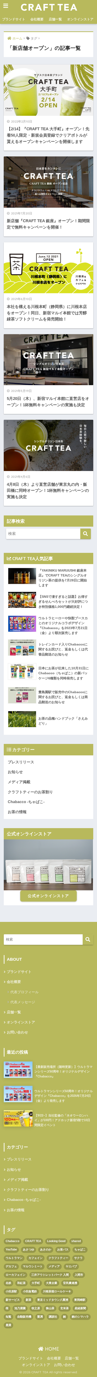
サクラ (78, 1258)
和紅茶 (21, 1283)
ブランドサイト (13, 19)
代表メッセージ (22, 1002)
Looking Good (56, 1241)
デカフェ (11, 1266)
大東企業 (51, 1283)
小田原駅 (11, 1291)
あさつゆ (28, 1249)
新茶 (28, 1299)
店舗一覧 (55, 19)
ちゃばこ (80, 1249)
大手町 (36, 1283)
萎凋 (40, 1316)
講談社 (53, 1316)
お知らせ (15, 772)
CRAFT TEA (33, 1241)
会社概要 (37, 19)
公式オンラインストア (48, 896)
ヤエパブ (71, 1266)
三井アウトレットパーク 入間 (50, 1274)
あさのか (45, 1249)
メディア (54, 1266)
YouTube (11, 1249)
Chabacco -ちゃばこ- (26, 802)
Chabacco (12, 1241)
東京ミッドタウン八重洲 (52, 1299)
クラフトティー (58, 1258)
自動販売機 (24, 1316)
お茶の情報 (17, 812)
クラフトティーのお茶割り (30, 792)
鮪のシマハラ (80, 1316)
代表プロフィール (24, 992)
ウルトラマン (14, 1258)
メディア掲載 (19, 782)
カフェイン (35, 1258)
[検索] (85, 534)
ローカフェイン (15, 1274)
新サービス (13, 1299)
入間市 (79, 1274)
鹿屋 (8, 1325)
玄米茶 (64, 1308)
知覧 (8, 1316)
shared (76, 1241)
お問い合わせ (17, 1032)
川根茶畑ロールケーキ (57, 1291)
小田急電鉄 (30, 1291)
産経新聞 (80, 1308)
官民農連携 (70, 1283)
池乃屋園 (20, 1308)
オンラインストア (80, 19)
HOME (51, 1349)
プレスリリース (21, 762)
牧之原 (36, 1308)
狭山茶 (50, 1308)
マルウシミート (33, 1266)
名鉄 (8, 1283)
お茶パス (63, 1249)
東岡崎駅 (79, 1299)
